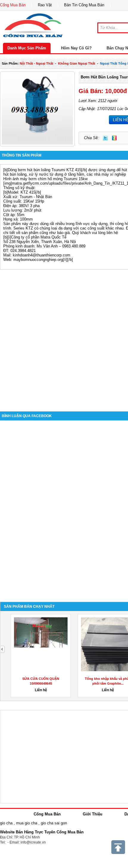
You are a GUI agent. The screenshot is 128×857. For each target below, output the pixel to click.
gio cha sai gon (54, 823)
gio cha (6, 823)
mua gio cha (26, 823)
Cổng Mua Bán (13, 5)
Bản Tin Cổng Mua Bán (84, 5)
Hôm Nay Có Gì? (76, 48)
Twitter (105, 138)
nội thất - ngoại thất (36, 63)
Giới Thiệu (92, 814)
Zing (114, 138)
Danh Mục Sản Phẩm (26, 48)
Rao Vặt (45, 5)
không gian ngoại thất (76, 63)
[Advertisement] (64, 336)
